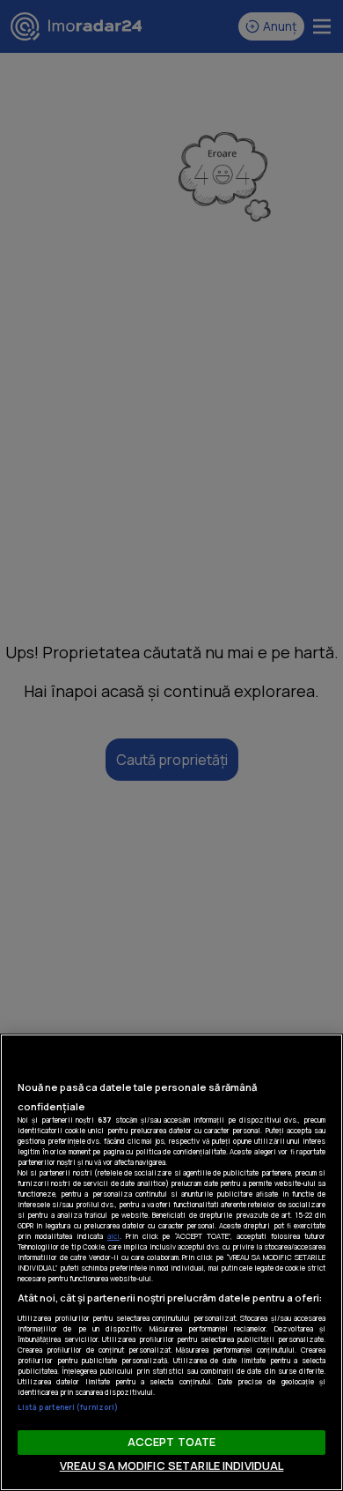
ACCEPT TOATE (172, 1442)
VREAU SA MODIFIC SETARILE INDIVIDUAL (172, 1465)
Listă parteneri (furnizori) (68, 1407)
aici (113, 1236)
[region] (171, 1262)
